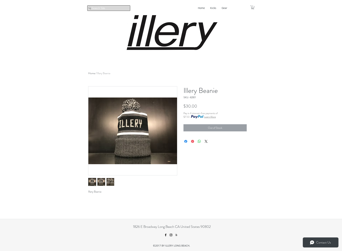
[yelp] (176, 235)
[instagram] (171, 235)
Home (91, 73)
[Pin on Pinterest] (192, 141)
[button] (252, 7)
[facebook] (165, 235)
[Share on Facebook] (186, 141)
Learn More (210, 117)
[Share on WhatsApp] (199, 141)
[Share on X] (206, 141)
